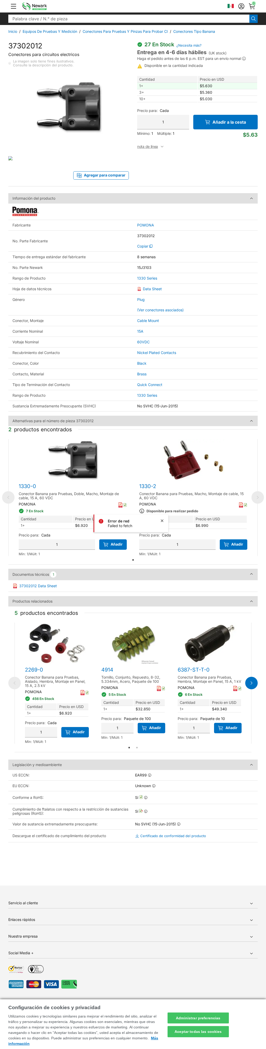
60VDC (143, 342)
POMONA (145, 225)
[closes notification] (162, 521)
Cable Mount (148, 320)
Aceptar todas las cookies (198, 1031)
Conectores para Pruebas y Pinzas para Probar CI (125, 31)
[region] (133, 1024)
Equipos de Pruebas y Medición (50, 31)
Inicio (12, 31)
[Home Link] (42, 6)
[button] (13, 6)
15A (140, 331)
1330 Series (147, 278)
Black (142, 363)
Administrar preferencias (198, 1018)
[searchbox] (128, 19)
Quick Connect (149, 384)
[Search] (253, 19)
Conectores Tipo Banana (194, 31)
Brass (142, 374)
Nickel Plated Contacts (156, 352)
